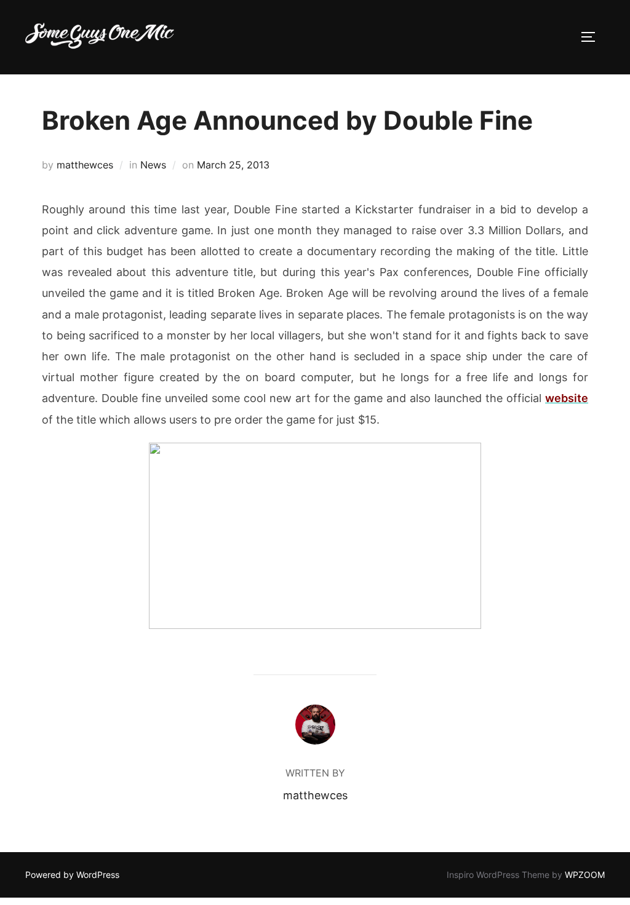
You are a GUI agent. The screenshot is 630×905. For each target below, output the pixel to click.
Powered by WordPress (72, 874)
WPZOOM (585, 874)
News (153, 165)
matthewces (85, 165)
